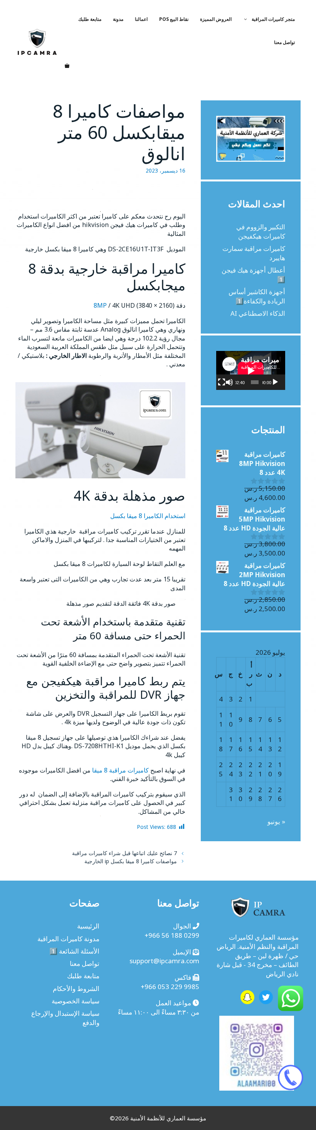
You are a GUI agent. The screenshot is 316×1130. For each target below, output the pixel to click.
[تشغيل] (275, 382)
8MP (100, 305)
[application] (250, 370)
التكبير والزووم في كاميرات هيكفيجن (260, 231)
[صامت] (229, 382)
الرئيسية (88, 926)
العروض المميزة (216, 19)
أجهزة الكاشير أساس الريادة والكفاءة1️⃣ (257, 296)
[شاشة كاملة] (221, 382)
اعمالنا (141, 19)
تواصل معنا (284, 42)
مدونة (118, 19)
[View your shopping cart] (67, 65)
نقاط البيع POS (173, 19)
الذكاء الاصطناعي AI (257, 313)
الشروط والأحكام (76, 988)
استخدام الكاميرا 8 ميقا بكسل (147, 516)
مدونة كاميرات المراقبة (68, 938)
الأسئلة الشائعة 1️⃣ (74, 951)
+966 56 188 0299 (172, 935)
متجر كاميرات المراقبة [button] (273, 19)
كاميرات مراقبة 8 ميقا (120, 770)
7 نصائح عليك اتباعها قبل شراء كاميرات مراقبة (124, 853)
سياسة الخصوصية (75, 1000)
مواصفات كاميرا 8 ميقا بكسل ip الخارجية (130, 861)
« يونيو (276, 821)
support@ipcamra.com (164, 960)
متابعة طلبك (89, 19)
